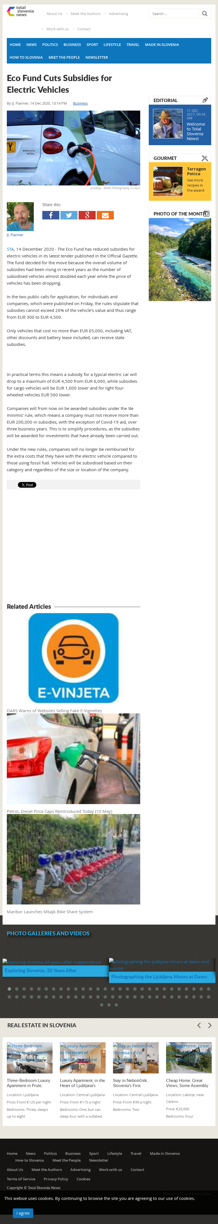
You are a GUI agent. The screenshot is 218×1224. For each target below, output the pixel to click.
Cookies (83, 1178)
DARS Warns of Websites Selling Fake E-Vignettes (54, 710)
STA (10, 249)
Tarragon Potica (196, 171)
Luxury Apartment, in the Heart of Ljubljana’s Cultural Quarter (82, 1083)
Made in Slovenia (162, 44)
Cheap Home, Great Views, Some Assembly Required (187, 1083)
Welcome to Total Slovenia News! (196, 131)
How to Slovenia (26, 57)
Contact (84, 28)
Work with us (58, 28)
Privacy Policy (56, 1178)
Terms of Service (21, 1178)
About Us (54, 13)
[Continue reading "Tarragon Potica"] (168, 181)
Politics (50, 44)
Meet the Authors (85, 13)
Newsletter (96, 57)
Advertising (118, 13)
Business (72, 44)
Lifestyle (112, 44)
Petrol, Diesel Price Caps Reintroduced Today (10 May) (59, 811)
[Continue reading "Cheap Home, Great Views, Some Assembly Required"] (189, 1057)
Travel (133, 44)
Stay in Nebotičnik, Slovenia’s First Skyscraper (130, 1083)
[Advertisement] (73, 547)
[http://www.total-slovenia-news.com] (20, 11)
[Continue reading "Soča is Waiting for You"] (180, 259)
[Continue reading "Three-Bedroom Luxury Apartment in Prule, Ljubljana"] (30, 1057)
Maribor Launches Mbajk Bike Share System (50, 911)
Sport (92, 44)
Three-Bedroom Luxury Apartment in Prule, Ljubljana (28, 1083)
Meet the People (64, 57)
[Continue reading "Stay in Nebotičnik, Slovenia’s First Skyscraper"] (136, 1057)
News (31, 44)
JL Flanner (20, 103)
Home (15, 44)
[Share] (50, 215)
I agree (23, 1213)
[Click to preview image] (73, 148)
